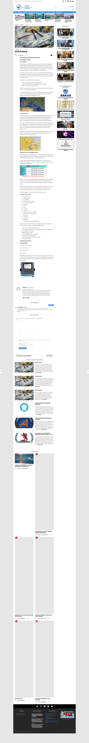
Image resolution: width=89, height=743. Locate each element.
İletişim (21, 1)
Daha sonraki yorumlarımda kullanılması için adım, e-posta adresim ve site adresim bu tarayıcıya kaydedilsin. (34, 340)
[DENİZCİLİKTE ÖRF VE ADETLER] (19, 16)
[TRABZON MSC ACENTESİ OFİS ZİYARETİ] (65, 77)
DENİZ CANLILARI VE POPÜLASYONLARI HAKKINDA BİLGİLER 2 (28, 20)
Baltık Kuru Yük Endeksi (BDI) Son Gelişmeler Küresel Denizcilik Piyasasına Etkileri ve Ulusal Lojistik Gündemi (37, 720)
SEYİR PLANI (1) (38, 362)
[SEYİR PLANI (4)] (24, 381)
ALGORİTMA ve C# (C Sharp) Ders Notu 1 (65, 139)
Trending (16, 454)
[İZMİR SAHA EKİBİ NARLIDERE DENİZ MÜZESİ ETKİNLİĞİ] (65, 43)
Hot (37, 621)
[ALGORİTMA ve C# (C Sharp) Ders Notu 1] (65, 134)
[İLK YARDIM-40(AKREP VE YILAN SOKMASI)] (44, 659)
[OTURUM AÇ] (73, 12)
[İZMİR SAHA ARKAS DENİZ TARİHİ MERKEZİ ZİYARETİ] (65, 65)
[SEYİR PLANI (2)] (24, 395)
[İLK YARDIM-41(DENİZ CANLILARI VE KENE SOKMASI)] (44, 575)
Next (73, 18)
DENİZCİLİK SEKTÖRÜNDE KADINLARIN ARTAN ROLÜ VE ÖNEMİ (37, 715)
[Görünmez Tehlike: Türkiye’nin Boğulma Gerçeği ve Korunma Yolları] (69, 16)
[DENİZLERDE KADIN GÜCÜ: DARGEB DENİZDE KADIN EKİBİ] (44, 492)
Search (68, 7)
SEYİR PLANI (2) (38, 390)
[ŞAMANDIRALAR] (24, 659)
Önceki (15, 18)
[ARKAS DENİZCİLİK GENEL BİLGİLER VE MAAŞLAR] (65, 93)
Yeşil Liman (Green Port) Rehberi (50, 720)
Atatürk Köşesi (17, 1)
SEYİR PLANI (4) (38, 376)
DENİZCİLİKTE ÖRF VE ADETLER (51, 713)
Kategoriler (25, 12)
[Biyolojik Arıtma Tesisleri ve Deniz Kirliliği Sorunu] (59, 16)
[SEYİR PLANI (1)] (24, 367)
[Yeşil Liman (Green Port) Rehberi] (49, 16)
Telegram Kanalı (34, 1)
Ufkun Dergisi (32, 12)
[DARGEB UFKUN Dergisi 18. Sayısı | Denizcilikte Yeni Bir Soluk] (24, 459)
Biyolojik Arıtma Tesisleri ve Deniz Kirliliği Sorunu (58, 20)
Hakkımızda (20, 12)
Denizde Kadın (58, 12)
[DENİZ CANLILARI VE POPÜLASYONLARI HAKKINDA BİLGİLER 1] (39, 16)
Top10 (23, 1)
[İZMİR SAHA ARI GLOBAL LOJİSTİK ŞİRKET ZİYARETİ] (65, 54)
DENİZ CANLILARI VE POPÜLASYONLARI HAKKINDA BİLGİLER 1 (38, 20)
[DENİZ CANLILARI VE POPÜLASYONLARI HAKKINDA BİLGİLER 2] (29, 16)
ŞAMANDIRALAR (19, 698)
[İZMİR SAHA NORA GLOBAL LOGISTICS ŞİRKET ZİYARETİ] (65, 32)
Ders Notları (65, 731)
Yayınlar (47, 12)
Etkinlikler (26, 1)
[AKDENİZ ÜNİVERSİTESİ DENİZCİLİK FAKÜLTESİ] (24, 423)
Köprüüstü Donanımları (65, 119)
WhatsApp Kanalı (39, 1)
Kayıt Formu (29, 1)
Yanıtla (18, 311)
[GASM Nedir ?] (65, 124)
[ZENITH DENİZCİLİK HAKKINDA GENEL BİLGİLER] (65, 144)
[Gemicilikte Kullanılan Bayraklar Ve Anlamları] (24, 575)
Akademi (37, 12)
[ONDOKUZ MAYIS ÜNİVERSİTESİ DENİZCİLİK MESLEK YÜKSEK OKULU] (24, 438)
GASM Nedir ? (65, 129)
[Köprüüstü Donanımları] (65, 114)
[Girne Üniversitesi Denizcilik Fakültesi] (24, 408)
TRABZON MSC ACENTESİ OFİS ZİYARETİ (65, 81)
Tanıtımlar (42, 12)
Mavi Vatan (53, 12)
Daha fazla (38, 372)
